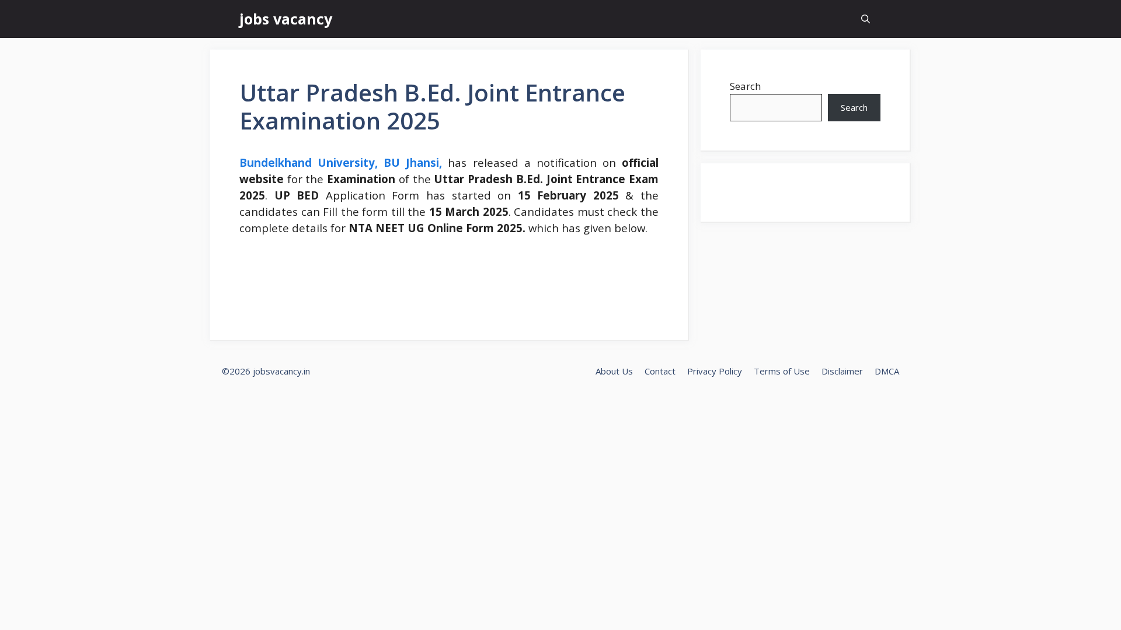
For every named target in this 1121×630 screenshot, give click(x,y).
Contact (660, 371)
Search (745, 86)
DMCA (887, 371)
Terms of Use (782, 371)
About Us (614, 371)
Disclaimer (842, 371)
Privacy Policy (714, 371)
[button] (866, 19)
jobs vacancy (285, 19)
